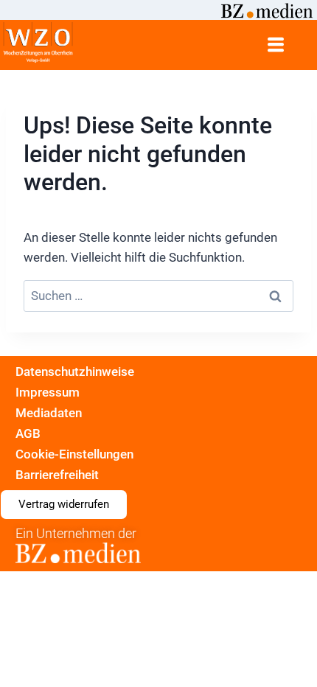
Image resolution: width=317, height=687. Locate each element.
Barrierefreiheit (57, 474)
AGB (28, 433)
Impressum (47, 392)
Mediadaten (48, 412)
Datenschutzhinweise (74, 371)
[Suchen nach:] (158, 296)
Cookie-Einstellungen (74, 454)
